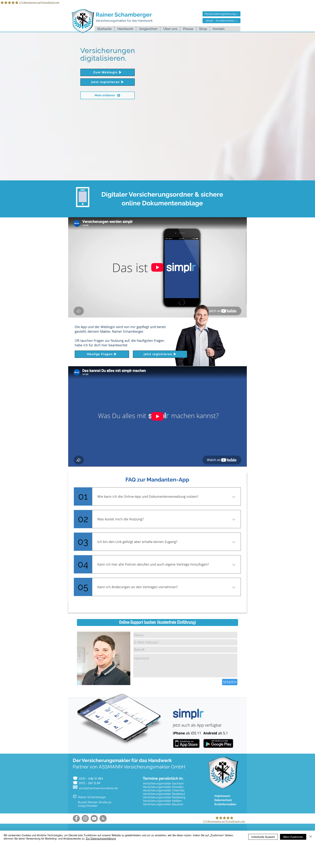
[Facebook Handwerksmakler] (76, 818)
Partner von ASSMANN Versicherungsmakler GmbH (129, 766)
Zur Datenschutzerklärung (101, 838)
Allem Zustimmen (293, 837)
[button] (170, 28)
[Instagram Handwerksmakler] (85, 818)
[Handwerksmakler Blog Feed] (103, 818)
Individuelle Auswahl (263, 837)
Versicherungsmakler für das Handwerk (124, 20)
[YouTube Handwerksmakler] (94, 818)
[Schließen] (310, 837)
